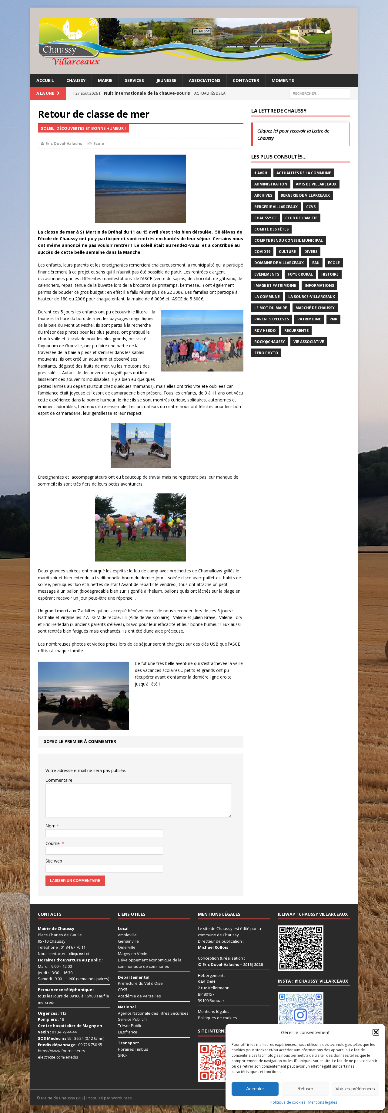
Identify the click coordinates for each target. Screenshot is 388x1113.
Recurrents (296, 330)
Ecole (98, 143)
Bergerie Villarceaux (276, 206)
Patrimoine (309, 319)
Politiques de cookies (217, 1017)
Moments (283, 80)
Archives (263, 195)
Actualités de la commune (303, 172)
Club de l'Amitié (301, 218)
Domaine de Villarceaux (279, 262)
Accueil (45, 80)
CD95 (122, 989)
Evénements (266, 274)
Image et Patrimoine (275, 285)
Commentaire (58, 780)
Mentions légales (322, 1102)
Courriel (53, 843)
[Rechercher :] (319, 93)
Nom (51, 826)
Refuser (305, 1088)
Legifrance (127, 1032)
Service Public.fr (132, 1019)
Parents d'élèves (271, 319)
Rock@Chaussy (269, 341)
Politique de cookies (287, 1102)
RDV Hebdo (265, 330)
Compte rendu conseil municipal (288, 240)
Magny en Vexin (132, 953)
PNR (333, 319)
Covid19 (262, 251)
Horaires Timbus (133, 1049)
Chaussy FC (265, 218)
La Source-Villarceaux (311, 296)
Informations (319, 285)
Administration (270, 184)
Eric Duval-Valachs (63, 143)
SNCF (122, 1055)
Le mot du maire (270, 307)
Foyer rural (300, 274)
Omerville (126, 947)
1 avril (261, 172)
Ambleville (127, 935)
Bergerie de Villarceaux (305, 195)
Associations (204, 80)
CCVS (311, 206)
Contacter (246, 80)
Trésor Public (130, 1025)
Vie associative (308, 341)
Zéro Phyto (266, 352)
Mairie (105, 80)
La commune (267, 296)
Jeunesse (166, 80)
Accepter (255, 1088)
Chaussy (75, 80)
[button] (376, 1032)
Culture (287, 251)
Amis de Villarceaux (316, 184)
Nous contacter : (63, 953)
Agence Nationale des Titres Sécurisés (153, 1013)
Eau (315, 262)
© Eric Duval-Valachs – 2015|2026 (230, 964)
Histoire (330, 274)
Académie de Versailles (139, 996)
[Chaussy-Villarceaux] (194, 41)
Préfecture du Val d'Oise (140, 983)
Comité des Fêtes (271, 229)
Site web (53, 861)
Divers (310, 251)
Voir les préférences (355, 1088)
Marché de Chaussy (315, 307)
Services (134, 80)
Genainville (128, 941)
